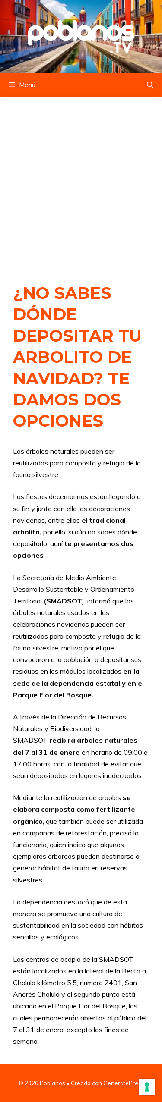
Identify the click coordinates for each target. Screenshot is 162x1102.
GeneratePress (123, 1083)
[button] (150, 85)
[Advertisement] (81, 181)
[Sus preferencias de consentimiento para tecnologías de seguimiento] (147, 1087)
